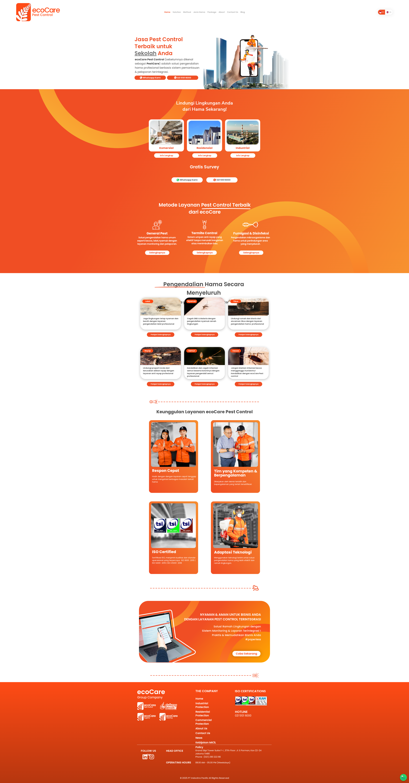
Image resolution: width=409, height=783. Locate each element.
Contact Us (202, 733)
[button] (177, 12)
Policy (199, 747)
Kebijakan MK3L (205, 742)
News (198, 738)
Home (199, 698)
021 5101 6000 (243, 715)
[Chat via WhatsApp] (403, 777)
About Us (201, 728)
